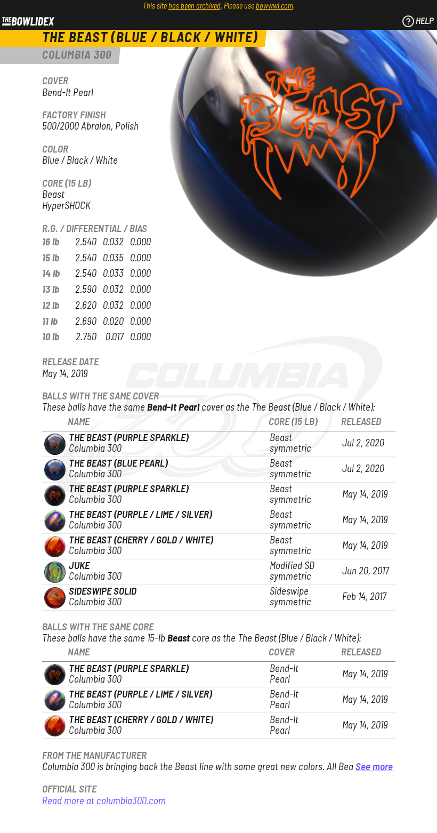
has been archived (194, 6)
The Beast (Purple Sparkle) (128, 438)
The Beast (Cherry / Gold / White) (141, 540)
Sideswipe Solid (102, 592)
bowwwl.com (274, 6)
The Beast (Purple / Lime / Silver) (140, 515)
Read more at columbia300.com (104, 801)
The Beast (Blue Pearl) (118, 464)
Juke (79, 566)
